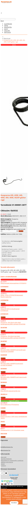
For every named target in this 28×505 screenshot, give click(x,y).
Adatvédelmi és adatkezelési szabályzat (12, 460)
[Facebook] (2, 473)
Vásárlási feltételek (6, 459)
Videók (3, 464)
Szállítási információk (7, 462)
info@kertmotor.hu (7, 447)
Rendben (14, 503)
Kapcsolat (7, 32)
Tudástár (3, 466)
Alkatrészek (7, 38)
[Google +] (6, 473)
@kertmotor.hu (5, 450)
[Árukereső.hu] (14, 475)
